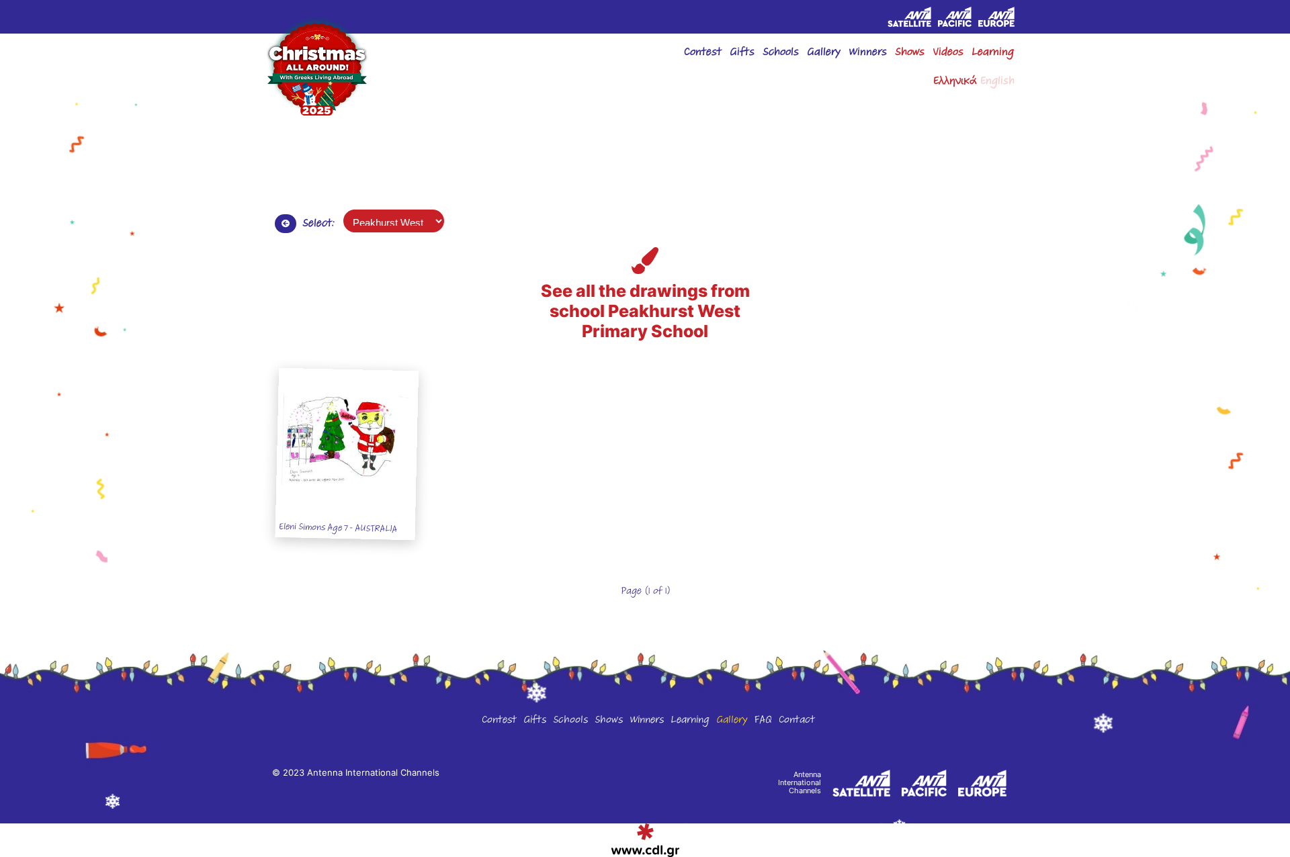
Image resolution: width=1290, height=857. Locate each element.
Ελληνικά (955, 82)
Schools (781, 53)
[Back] (285, 223)
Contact (797, 721)
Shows (909, 53)
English (997, 82)
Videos (948, 53)
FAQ (763, 721)
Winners (647, 721)
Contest (703, 53)
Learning (993, 53)
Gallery (731, 721)
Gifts (742, 53)
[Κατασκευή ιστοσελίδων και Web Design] (645, 840)
